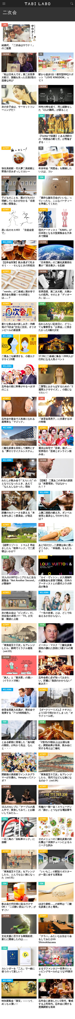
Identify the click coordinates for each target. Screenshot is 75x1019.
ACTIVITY (6, 148)
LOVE (4, 25)
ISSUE (42, 304)
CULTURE (6, 54)
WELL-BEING (7, 242)
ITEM (41, 116)
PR (41, 54)
